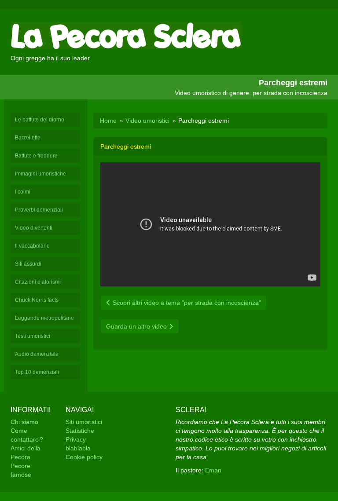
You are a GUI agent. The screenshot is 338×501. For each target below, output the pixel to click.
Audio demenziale (37, 354)
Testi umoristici (32, 336)
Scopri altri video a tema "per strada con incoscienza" (186, 302)
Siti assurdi (28, 264)
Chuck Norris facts (37, 300)
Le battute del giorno (39, 120)
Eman (213, 470)
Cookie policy (84, 457)
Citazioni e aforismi (38, 282)
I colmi (22, 192)
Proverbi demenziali (39, 210)
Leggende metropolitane (44, 318)
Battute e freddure (36, 156)
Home (108, 120)
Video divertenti (33, 228)
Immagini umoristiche (40, 174)
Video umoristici (147, 120)
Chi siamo (24, 421)
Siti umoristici (84, 421)
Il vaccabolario (32, 246)
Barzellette (27, 138)
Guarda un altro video (137, 326)
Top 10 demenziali (37, 372)
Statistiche (80, 430)
